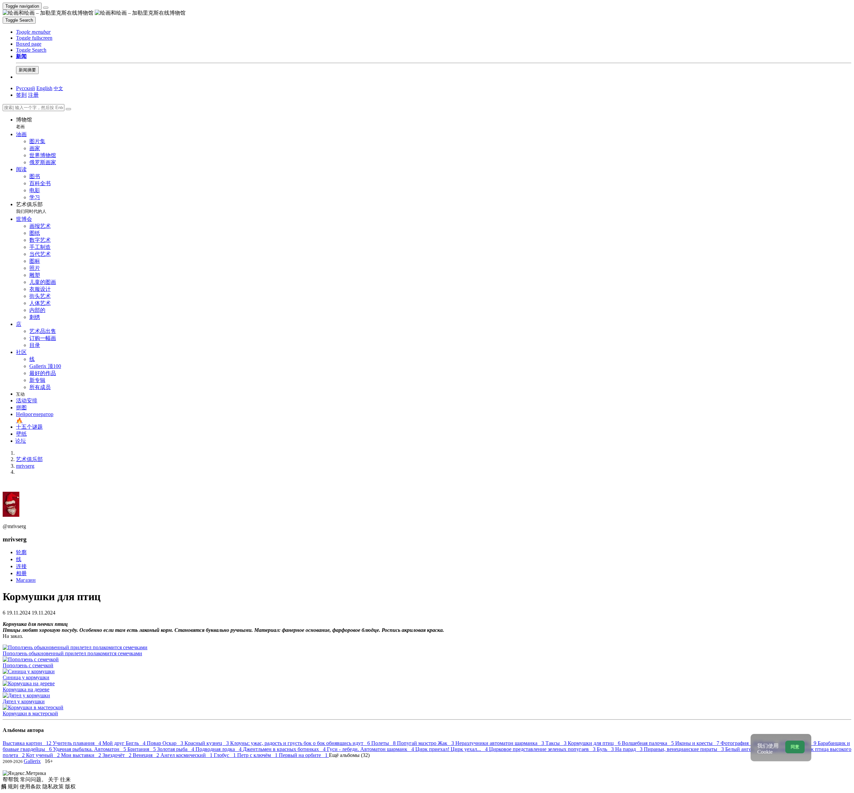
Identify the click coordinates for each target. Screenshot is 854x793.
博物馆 (24, 123)
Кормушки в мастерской (30, 713)
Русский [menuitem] (25, 88)
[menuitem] (58, 88)
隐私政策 (53, 786)
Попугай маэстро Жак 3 (426, 743)
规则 (14, 786)
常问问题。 (34, 779)
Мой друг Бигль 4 (124, 743)
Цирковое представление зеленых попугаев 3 (543, 749)
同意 (795, 746)
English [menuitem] (44, 88)
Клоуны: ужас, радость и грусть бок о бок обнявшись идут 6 (300, 743)
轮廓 (21, 552)
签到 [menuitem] (21, 95)
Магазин (26, 580)
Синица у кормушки (26, 677)
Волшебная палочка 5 (648, 743)
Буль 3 (606, 749)
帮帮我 (11, 779)
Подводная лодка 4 (219, 749)
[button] (33, 32)
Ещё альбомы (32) (349, 755)
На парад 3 (629, 749)
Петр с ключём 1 (258, 755)
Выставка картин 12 (28, 743)
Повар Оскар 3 (165, 743)
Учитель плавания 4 (77, 743)
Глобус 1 (225, 755)
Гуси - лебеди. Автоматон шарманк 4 (371, 749)
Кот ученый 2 (43, 755)
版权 (70, 786)
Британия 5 (142, 749)
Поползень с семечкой (28, 665)
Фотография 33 (740, 743)
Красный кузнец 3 (207, 743)
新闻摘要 (27, 69)
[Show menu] (45, 8)
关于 (54, 779)
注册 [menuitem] (33, 95)
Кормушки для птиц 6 (595, 743)
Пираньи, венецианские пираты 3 (684, 749)
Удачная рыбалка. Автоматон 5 (90, 749)
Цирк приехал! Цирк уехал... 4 (452, 749)
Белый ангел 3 (743, 749)
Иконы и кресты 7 (698, 743)
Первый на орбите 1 (304, 755)
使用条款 (31, 786)
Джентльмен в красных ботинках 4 (285, 749)
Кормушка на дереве (26, 689)
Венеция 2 (146, 755)
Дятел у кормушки (24, 701)
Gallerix (32, 761)
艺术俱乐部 (31, 208)
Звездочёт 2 (117, 755)
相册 (21, 573)
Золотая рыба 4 (176, 749)
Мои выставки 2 (81, 755)
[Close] (68, 109)
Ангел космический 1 (187, 755)
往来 (65, 779)
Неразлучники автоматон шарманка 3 (500, 743)
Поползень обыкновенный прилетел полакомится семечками (72, 653)
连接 (21, 566)
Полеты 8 (384, 743)
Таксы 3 (556, 743)
